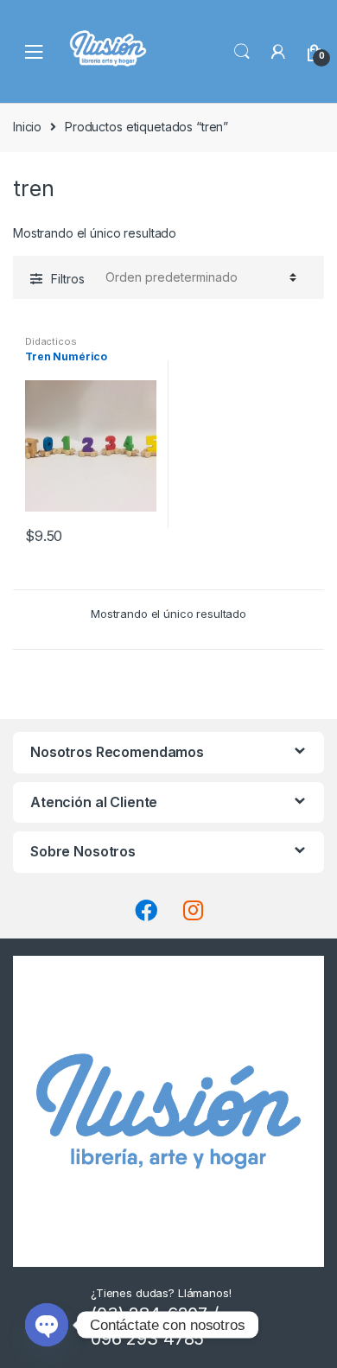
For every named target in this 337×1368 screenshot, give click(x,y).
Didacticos (51, 341)
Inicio (27, 126)
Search (241, 51)
